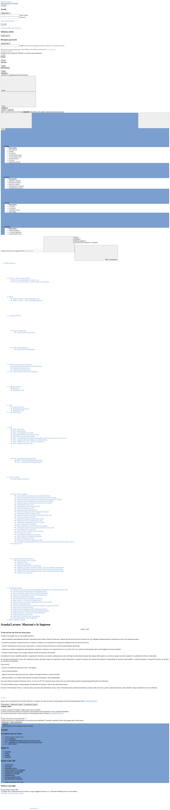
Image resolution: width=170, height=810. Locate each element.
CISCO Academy (14, 477)
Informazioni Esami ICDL (21, 409)
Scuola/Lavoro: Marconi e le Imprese (20, 364)
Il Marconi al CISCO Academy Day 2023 (29, 520)
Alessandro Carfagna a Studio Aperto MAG (30, 519)
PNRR (11, 297)
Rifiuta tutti (17, 704)
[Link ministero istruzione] (9, 3)
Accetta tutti (31, 704)
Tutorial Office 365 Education (26, 349)
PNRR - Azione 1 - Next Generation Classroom (27, 300)
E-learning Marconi (15, 315)
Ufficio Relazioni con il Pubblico (15, 770)
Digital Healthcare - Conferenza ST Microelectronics (29, 612)
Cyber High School (15, 412)
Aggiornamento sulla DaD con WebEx (29, 534)
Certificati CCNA (22, 562)
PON (10, 427)
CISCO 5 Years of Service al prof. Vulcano (30, 531)
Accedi (4, 5)
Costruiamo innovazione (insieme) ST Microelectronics (30, 591)
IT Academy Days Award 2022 (26, 529)
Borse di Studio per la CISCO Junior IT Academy (32, 526)
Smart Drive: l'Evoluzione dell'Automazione (26, 616)
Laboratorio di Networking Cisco (27, 510)
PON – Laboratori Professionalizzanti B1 (29, 462)
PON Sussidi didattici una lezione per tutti (26, 434)
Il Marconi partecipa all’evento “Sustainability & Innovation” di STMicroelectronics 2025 (40, 589)
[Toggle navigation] (16, 120)
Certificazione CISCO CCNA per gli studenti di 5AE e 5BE (35, 527)
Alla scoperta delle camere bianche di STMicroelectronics (30, 593)
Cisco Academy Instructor (21, 479)
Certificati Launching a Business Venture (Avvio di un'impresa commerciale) (40, 567)
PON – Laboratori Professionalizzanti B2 (29, 460)
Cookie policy (9, 764)
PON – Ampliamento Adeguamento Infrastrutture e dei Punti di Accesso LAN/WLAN (39, 438)
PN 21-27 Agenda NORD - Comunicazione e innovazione (31, 282)
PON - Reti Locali (18, 429)
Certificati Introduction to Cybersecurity (29, 565)
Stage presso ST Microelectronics (23, 607)
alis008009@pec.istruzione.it (25, 742)
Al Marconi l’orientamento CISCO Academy (30, 522)
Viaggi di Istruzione (15, 386)
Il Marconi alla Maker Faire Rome (23, 596)
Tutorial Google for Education (26, 332)
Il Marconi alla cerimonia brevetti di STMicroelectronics (30, 609)
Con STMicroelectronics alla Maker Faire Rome (27, 598)
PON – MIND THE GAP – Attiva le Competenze (28, 441)
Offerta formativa (80, 241)
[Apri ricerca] (153, 120)
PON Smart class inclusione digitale (24, 436)
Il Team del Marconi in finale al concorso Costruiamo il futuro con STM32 (36, 605)
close (3, 129)
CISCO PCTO (17, 543)
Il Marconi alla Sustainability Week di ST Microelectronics (31, 611)
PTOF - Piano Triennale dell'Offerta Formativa (23, 371)
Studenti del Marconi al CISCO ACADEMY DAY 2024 (34, 515)
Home (77, 237)
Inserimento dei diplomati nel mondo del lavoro (27, 366)
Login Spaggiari (51, 49)
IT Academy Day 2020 (24, 533)
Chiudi (3, 60)
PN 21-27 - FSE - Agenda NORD (19, 278)
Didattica (77, 239)
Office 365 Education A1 (21, 347)
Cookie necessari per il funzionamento (13, 718)
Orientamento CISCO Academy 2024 (28, 513)
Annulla (4, 110)
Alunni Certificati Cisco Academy (23, 558)
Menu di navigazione (111, 259)
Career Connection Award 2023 (26, 517)
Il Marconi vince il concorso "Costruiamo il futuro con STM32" (32, 602)
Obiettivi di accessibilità (12, 773)
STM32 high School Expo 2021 (23, 614)
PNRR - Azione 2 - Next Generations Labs (26, 298)
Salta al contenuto (6, 1)
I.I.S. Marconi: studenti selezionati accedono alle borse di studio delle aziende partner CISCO (45, 541)
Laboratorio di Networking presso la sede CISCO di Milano (35, 501)
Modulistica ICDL (18, 410)
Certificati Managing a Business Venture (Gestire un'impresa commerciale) (40, 569)
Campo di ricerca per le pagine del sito (13, 251)
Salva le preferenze (16, 722)
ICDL (11, 405)
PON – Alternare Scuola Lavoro (23, 443)
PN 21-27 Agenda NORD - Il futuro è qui (26, 280)
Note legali (8, 766)
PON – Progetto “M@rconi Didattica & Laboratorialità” (30, 440)
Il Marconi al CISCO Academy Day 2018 (29, 540)
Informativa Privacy (11, 768)
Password (22, 17)
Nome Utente (23, 15)
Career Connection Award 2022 (26, 524)
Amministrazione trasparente (13, 779)
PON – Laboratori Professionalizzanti (24, 458)
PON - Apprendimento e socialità (23, 433)
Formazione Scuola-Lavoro (21, 368)
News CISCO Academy (20, 494)
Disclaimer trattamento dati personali (12, 793)
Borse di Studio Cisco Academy (26, 560)
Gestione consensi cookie (12, 777)
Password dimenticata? (8, 21)
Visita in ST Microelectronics (22, 604)
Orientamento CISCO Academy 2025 (28, 506)
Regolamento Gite (18, 390)
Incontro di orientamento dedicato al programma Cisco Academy (37, 497)
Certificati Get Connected (24, 573)
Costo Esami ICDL (19, 407)
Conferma (10, 110)
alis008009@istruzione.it (24, 740)
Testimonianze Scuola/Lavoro (22, 369)
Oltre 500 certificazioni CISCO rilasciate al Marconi (33, 511)
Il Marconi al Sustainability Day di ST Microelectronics (30, 595)
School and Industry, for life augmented (25, 618)
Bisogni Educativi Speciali (17, 619)
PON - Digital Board (19, 431)
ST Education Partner (15, 588)
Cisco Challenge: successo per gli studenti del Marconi (33, 496)
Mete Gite (16, 388)
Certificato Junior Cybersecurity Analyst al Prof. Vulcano (34, 503)
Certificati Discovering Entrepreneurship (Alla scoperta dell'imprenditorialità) (40, 571)
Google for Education (19, 330)
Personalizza (5, 704)
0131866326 (11, 739)
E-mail (21, 45)
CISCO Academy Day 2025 (25, 508)
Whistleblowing (10, 775)
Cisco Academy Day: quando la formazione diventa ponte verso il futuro (39, 499)
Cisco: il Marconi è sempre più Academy (29, 536)
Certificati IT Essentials (24, 564)
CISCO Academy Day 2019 (25, 538)
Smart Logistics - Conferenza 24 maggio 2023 (27, 600)
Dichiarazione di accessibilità (14, 771)
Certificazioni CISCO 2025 (25, 504)
